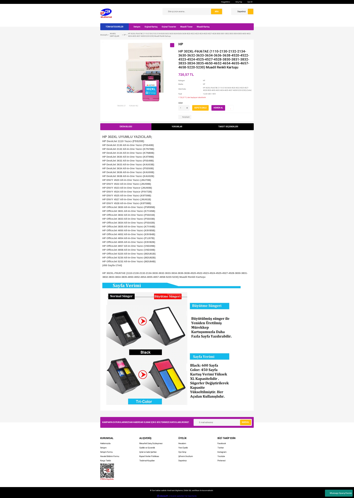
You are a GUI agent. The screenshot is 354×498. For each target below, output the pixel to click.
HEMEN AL (218, 108)
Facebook (222, 443)
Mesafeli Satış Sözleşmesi (150, 443)
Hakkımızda (105, 443)
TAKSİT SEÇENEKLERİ (228, 126)
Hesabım (182, 443)
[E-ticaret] (177, 496)
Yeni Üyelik (183, 448)
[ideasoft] (162, 496)
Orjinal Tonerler (169, 27)
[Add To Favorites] (230, 108)
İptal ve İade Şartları (148, 452)
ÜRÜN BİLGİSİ (126, 126)
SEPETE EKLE (200, 108)
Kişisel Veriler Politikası (149, 456)
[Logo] (107, 13)
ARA (216, 11)
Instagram (222, 452)
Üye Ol (249, 2)
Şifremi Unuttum (185, 456)
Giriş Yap (238, 2)
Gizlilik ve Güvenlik (147, 448)
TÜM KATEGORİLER (114, 27)
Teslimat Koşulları (147, 461)
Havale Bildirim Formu (109, 456)
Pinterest (222, 461)
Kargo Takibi (105, 461)
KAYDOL (245, 422)
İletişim (137, 27)
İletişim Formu (106, 452)
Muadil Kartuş (203, 27)
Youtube (221, 456)
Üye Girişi (182, 452)
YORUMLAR (177, 126)
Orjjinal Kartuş (151, 27)
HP (204, 81)
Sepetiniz (182, 461)
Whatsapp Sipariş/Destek (341, 493)
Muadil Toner (186, 27)
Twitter (221, 448)
